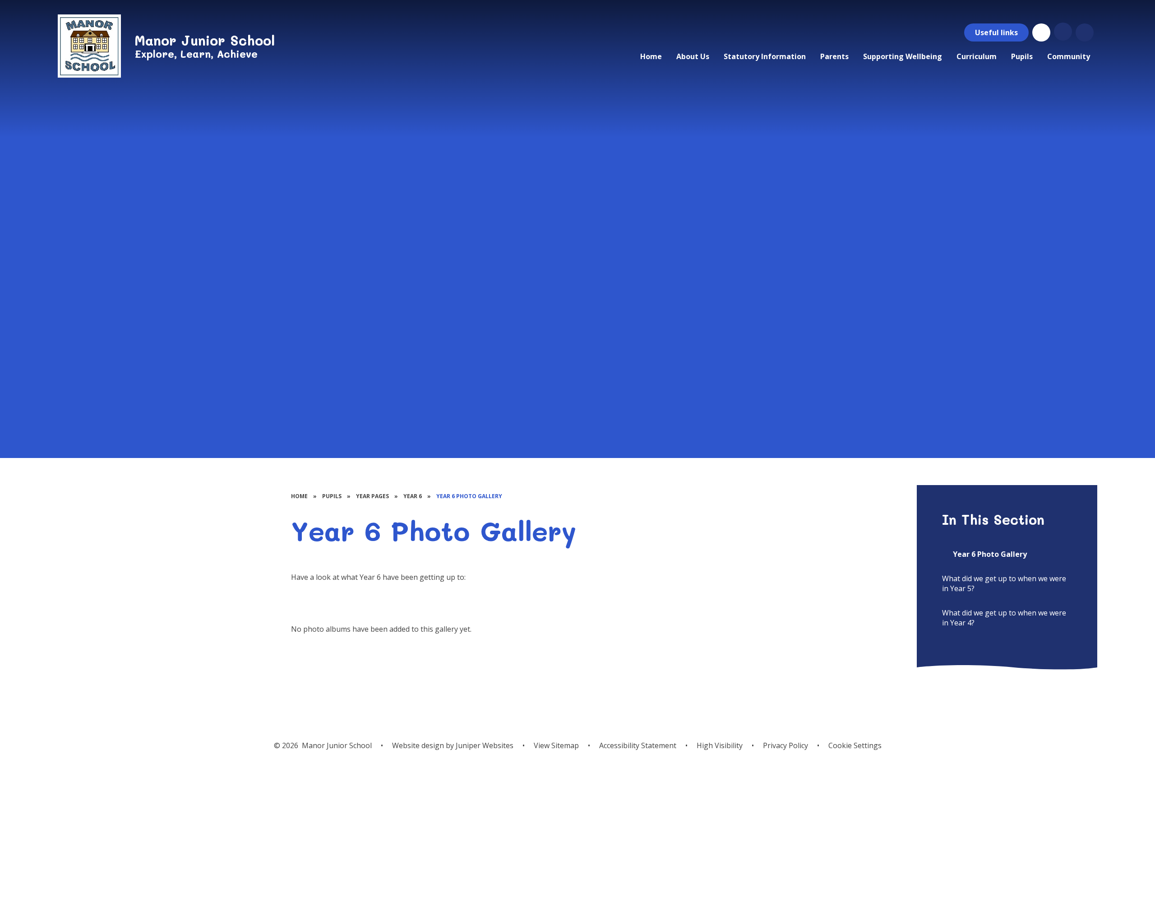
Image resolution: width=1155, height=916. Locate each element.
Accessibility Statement (637, 745)
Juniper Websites (484, 745)
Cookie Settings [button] (855, 745)
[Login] (1041, 32)
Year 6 (412, 496)
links (996, 32)
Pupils (332, 496)
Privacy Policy (785, 745)
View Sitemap (556, 745)
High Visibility (720, 745)
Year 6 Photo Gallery (469, 496)
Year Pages (372, 496)
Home (299, 496)
